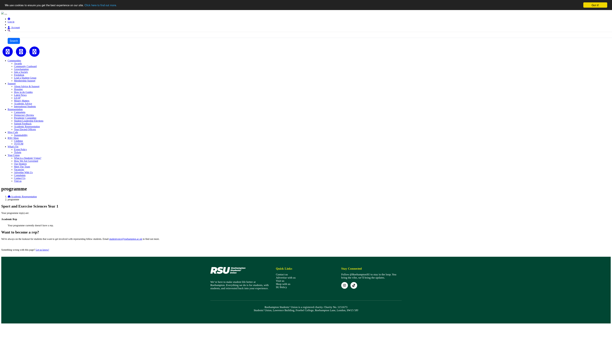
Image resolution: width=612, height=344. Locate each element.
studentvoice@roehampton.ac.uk (125, 239)
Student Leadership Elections (28, 120)
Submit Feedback (23, 123)
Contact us (282, 274)
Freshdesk (19, 75)
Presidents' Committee (25, 118)
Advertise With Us (23, 172)
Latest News (20, 95)
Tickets (17, 152)
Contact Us (19, 178)
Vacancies (19, 169)
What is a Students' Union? (27, 158)
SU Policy (281, 287)
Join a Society (21, 72)
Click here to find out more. (100, 5)
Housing (18, 89)
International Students (25, 106)
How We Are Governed (26, 161)
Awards (18, 63)
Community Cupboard (25, 66)
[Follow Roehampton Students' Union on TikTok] (353, 285)
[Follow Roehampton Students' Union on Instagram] (344, 285)
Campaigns (19, 112)
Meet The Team (22, 166)
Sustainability (21, 135)
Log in (11, 21)
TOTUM (18, 143)
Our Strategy (20, 163)
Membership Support (24, 80)
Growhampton (21, 69)
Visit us (18, 181)
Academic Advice (23, 103)
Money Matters (21, 100)
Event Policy (20, 149)
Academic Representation (27, 126)
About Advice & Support (26, 86)
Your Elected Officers (25, 129)
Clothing (18, 141)
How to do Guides (23, 92)
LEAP (17, 98)
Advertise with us (286, 277)
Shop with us (283, 284)
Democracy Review (24, 115)
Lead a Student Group (25, 77)
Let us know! (42, 249)
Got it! (595, 5)
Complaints (20, 175)
